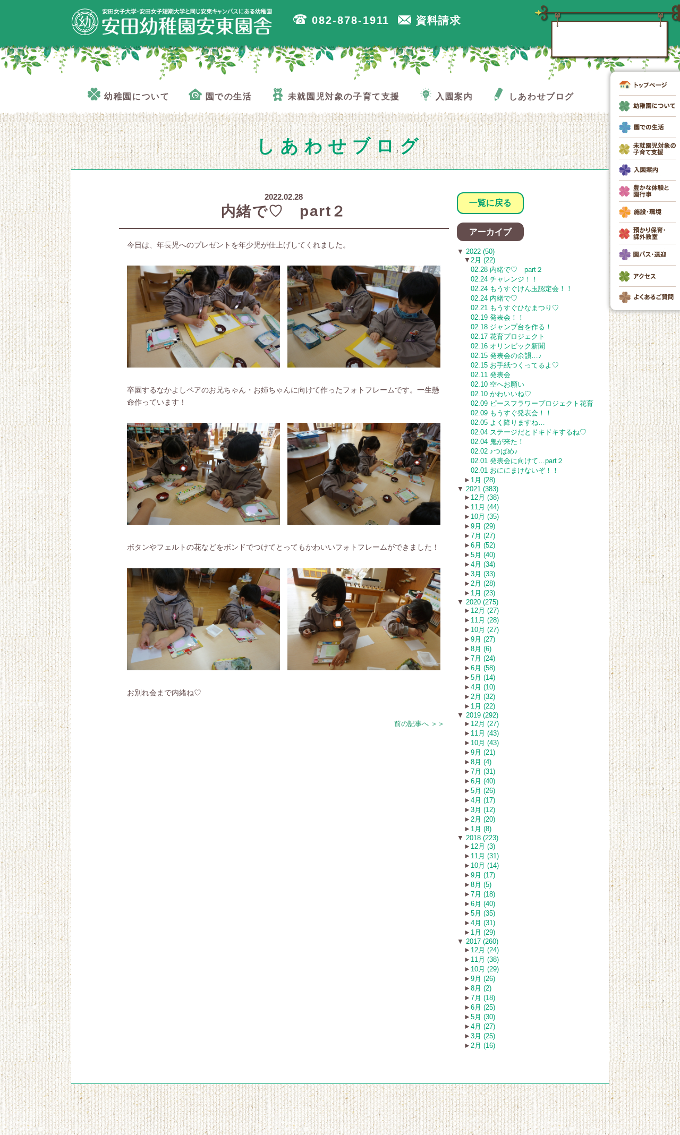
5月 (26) (483, 791)
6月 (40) (483, 781)
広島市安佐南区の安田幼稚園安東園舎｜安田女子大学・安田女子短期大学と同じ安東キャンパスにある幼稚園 (172, 21)
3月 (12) (483, 810)
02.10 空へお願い (497, 384)
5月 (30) (483, 1017)
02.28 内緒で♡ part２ (507, 270)
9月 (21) (483, 752)
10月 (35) (485, 516)
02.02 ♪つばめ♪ (494, 451)
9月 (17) (483, 875)
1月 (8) (481, 829)
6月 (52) (483, 545)
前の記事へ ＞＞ (419, 724)
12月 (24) (485, 950)
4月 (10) (483, 687)
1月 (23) (483, 593)
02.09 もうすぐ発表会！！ (511, 413)
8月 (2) (481, 988)
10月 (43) (485, 743)
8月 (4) (481, 762)
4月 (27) (483, 1026)
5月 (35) (483, 913)
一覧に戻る (490, 202)
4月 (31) (483, 923)
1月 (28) (483, 480)
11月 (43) (485, 733)
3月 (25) (483, 1036)
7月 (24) (483, 658)
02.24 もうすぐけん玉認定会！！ (522, 289)
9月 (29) (483, 526)
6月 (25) (483, 1007)
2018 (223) (481, 838)
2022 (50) (479, 251)
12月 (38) (485, 497)
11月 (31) (485, 856)
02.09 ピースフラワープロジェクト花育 (532, 403)
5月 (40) (483, 555)
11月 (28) (485, 620)
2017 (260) (481, 941)
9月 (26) (483, 979)
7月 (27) (483, 536)
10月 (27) (485, 630)
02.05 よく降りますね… (508, 422)
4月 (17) (483, 800)
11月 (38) (485, 959)
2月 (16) (483, 1045)
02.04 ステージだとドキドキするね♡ (528, 432)
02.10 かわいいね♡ (501, 394)
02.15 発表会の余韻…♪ (506, 356)
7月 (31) (483, 771)
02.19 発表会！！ (497, 317)
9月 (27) (483, 639)
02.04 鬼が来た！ (497, 442)
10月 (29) (485, 969)
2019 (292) (481, 715)
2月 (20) (483, 819)
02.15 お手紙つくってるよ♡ (515, 365)
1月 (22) (483, 706)
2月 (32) (483, 697)
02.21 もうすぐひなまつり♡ (515, 308)
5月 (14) (483, 677)
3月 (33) (483, 574)
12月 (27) (485, 611)
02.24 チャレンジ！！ (504, 279)
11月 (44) (485, 507)
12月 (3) (483, 846)
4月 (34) (483, 564)
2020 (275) (481, 602)
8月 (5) (481, 885)
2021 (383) (481, 489)
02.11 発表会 (491, 375)
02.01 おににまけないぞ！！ (515, 470)
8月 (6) (481, 649)
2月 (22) (483, 260)
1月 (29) (483, 932)
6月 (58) (483, 668)
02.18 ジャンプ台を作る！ (511, 327)
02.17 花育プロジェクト (508, 336)
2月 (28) (483, 583)
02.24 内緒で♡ (494, 298)
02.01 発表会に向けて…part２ (517, 461)
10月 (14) (485, 865)
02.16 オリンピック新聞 (508, 346)
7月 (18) (483, 894)
